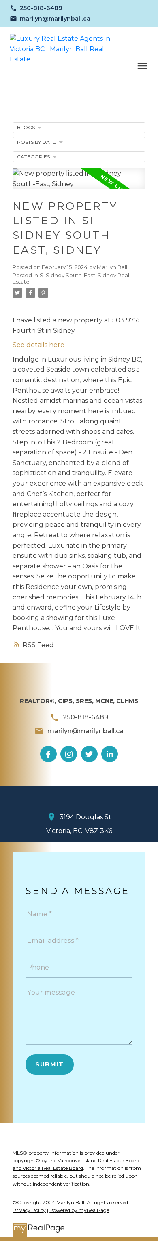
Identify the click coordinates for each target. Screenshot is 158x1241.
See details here (38, 345)
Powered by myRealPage (79, 1210)
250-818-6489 (41, 8)
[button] (36, 8)
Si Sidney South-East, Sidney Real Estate (71, 278)
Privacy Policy (29, 1210)
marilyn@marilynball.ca (55, 18)
